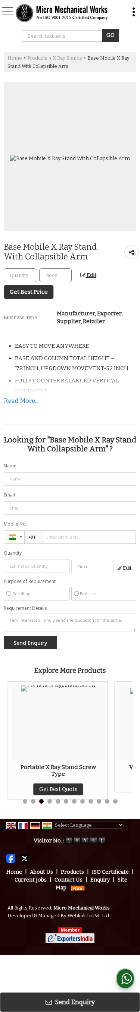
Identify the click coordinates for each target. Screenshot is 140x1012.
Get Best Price (29, 292)
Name (10, 466)
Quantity (13, 553)
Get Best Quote (58, 789)
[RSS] (78, 888)
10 (99, 801)
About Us (41, 872)
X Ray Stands (67, 58)
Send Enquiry (74, 1002)
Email (9, 495)
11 (107, 801)
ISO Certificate (110, 872)
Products (37, 58)
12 (115, 801)
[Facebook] (10, 858)
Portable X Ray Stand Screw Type (58, 770)
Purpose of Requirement (30, 581)
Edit (90, 275)
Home (14, 58)
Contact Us (69, 880)
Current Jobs (31, 880)
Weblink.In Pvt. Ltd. (89, 915)
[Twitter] (24, 858)
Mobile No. (15, 524)
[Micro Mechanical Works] (62, 13)
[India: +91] (14, 537)
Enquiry (100, 880)
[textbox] (55, 275)
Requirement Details (25, 608)
